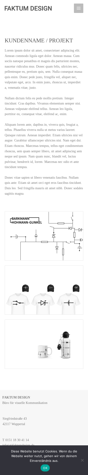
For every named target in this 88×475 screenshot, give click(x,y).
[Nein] (82, 460)
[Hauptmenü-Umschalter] (79, 8)
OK (45, 468)
